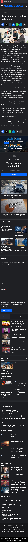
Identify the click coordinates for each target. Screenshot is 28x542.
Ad (2, 283)
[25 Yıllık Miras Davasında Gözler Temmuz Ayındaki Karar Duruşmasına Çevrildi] (7, 241)
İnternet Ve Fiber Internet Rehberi (19, 234)
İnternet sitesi (4, 295)
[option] (14, 144)
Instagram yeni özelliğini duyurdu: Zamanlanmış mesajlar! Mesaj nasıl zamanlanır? (17, 450)
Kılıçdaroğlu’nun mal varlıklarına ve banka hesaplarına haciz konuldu (18, 336)
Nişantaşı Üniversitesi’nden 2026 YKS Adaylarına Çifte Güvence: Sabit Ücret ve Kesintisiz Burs (7, 374)
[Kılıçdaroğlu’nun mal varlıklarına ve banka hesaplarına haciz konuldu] (6, 336)
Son (14, 317)
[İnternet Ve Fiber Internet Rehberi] (21, 229)
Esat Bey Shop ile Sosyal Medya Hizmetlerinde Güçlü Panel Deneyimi (6, 228)
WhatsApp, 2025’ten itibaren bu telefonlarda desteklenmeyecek (18, 457)
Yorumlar (22, 317)
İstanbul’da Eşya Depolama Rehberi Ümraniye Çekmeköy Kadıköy (20, 249)
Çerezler (21, 538)
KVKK (25, 538)
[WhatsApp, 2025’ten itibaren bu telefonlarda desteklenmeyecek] (5, 458)
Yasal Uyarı (18, 540)
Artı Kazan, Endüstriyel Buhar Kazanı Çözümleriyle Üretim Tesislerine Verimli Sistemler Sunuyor (6, 393)
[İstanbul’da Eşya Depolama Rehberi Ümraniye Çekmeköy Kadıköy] (21, 242)
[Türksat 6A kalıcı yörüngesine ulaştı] (5, 437)
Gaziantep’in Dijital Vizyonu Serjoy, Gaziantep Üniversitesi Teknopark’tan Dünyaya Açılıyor (18, 490)
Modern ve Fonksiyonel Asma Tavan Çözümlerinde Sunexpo (20, 392)
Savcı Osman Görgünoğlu (18, 341)
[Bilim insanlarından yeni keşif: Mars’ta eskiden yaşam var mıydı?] (5, 443)
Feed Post (15, 527)
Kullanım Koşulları (11, 540)
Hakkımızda (3, 538)
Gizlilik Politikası (14, 538)
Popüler (5, 317)
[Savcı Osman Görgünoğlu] (6, 343)
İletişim (8, 538)
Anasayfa (4, 12)
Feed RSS (20, 525)
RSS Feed (11, 525)
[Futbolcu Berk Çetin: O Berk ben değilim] (6, 330)
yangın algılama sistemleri (8, 531)
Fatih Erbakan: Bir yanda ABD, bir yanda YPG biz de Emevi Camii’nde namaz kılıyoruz (18, 350)
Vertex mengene (8, 1)
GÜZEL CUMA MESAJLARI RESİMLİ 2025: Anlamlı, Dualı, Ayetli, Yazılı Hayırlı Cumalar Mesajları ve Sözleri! (18, 324)
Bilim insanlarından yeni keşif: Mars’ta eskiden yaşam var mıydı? (18, 443)
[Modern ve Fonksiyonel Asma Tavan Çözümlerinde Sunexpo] (21, 384)
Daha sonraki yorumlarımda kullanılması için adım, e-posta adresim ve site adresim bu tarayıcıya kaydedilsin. (14, 304)
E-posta (3, 289)
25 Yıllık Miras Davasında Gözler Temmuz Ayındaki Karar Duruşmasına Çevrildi (6, 249)
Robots (16, 525)
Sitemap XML (5, 525)
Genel (6, 144)
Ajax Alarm (16, 531)
